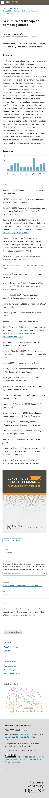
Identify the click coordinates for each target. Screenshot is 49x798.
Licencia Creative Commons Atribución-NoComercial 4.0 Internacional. (24, 759)
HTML (17, 540)
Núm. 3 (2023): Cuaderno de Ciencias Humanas (20, 11)
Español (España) (11, 647)
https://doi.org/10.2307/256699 (16, 232)
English (7, 651)
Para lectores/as (10, 666)
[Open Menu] (2, 2)
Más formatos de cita (12, 573)
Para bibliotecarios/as (12, 673)
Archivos (13, 8)
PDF (7, 540)
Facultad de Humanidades (27, 734)
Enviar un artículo (13, 632)
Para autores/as (10, 670)
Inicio (5, 8)
